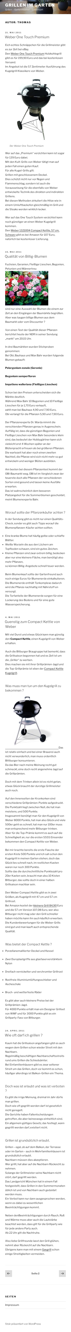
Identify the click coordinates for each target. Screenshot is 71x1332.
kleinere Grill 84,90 (45, 905)
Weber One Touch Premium (27, 37)
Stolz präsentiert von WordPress (23, 1323)
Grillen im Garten (30, 5)
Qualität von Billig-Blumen (26, 256)
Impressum (12, 1305)
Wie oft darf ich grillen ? (23, 1035)
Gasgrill (46, 1249)
